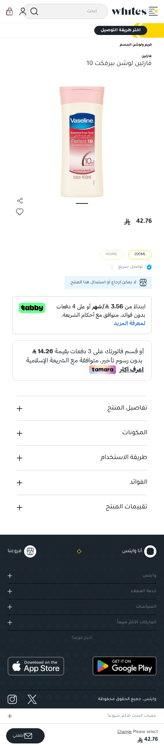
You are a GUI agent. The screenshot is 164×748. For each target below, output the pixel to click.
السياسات (146, 607)
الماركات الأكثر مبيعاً (136, 622)
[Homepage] (129, 11)
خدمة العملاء (143, 591)
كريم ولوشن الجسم (136, 45)
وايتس (149, 575)
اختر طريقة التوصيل (121, 30)
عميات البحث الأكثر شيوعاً (132, 716)
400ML (111, 255)
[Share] (20, 201)
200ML (140, 255)
